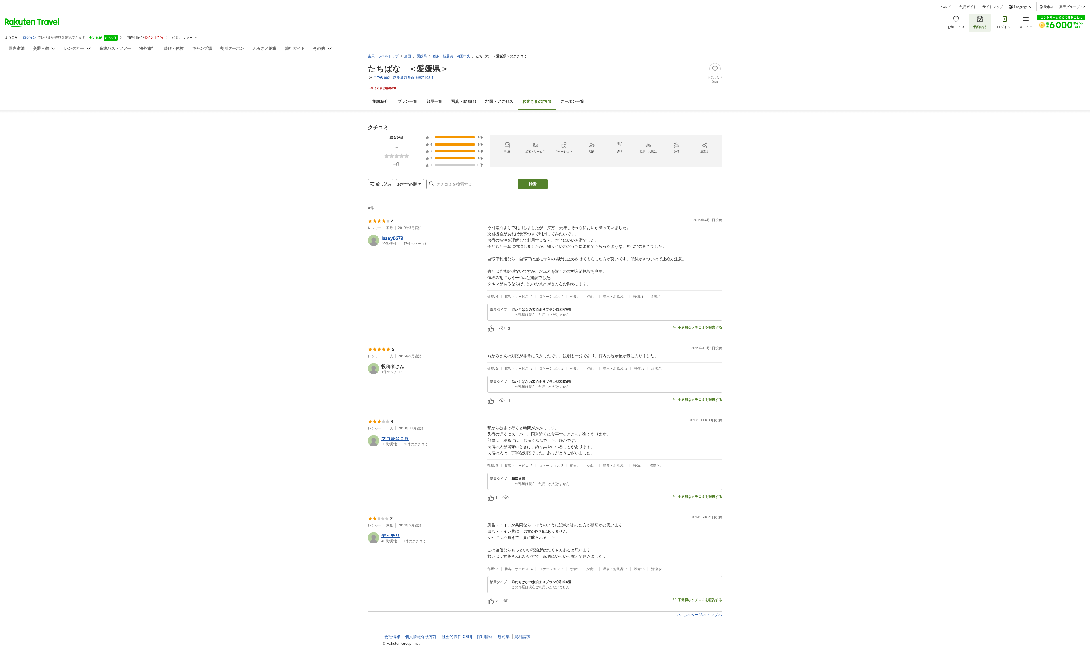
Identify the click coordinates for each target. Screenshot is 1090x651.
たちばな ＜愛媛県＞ (408, 68)
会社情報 (392, 636)
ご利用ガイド (966, 7)
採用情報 (485, 636)
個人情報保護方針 (421, 636)
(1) (463, 101)
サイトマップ (992, 7)
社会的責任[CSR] (457, 636)
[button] (425, 240)
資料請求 (522, 636)
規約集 (504, 636)
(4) (536, 101)
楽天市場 (1047, 7)
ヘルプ (945, 7)
